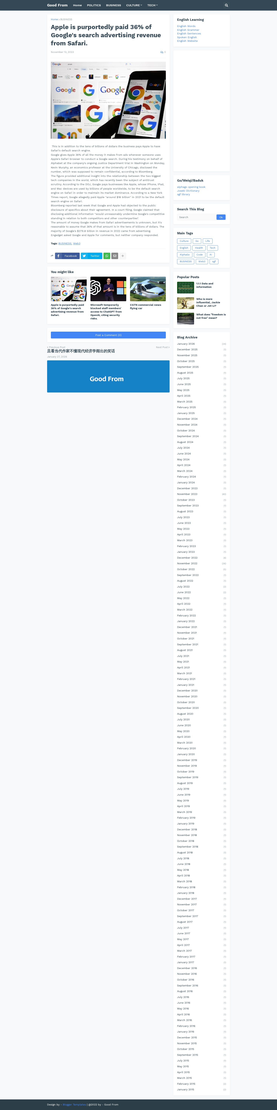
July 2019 (201, 788)
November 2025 (201, 355)
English (184, 247)
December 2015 (201, 1037)
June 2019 (201, 794)
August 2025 (201, 372)
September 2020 (201, 707)
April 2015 (201, 1072)
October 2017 (201, 910)
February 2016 (201, 1025)
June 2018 (201, 863)
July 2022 (201, 586)
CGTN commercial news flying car (145, 306)
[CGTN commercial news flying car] (148, 289)
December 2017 (201, 898)
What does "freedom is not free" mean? (211, 316)
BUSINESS (66, 19)
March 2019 (201, 812)
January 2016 (201, 1031)
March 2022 (201, 609)
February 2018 (201, 887)
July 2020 (201, 719)
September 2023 (201, 505)
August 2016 (201, 991)
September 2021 (201, 644)
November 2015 (201, 1043)
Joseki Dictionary (188, 190)
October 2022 (201, 569)
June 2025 (201, 384)
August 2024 (201, 442)
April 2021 (201, 667)
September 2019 (201, 777)
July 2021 (201, 655)
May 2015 (201, 1066)
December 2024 (201, 418)
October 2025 (201, 361)
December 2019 (201, 760)
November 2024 (201, 424)
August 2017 (201, 921)
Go (197, 241)
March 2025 (201, 401)
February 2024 (201, 476)
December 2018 (201, 829)
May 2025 (201, 390)
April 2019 (201, 806)
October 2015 (201, 1048)
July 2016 (201, 997)
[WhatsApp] (106, 256)
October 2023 (201, 499)
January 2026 (201, 343)
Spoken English (187, 37)
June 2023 (201, 522)
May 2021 (201, 661)
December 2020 (201, 690)
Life (207, 241)
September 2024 (201, 436)
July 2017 (201, 927)
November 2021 (201, 632)
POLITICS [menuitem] (94, 5)
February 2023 (201, 546)
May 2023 (201, 528)
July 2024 (201, 447)
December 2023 (201, 488)
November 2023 (201, 493)
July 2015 (201, 1060)
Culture (184, 241)
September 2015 (201, 1054)
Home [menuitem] (77, 5)
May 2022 (201, 598)
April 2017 (201, 945)
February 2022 (201, 615)
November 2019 (201, 765)
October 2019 (201, 771)
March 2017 (201, 950)
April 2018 (201, 875)
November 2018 (201, 835)
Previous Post (57, 347)
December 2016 (201, 968)
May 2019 (201, 800)
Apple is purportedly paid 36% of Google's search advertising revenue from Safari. (67, 310)
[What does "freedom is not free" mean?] (185, 318)
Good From (57, 5)
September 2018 (201, 846)
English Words (186, 26)
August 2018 (201, 852)
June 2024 (201, 453)
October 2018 (201, 840)
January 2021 (201, 684)
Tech (212, 247)
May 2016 (201, 1008)
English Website (187, 40)
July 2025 (201, 378)
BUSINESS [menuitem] (113, 5)
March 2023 (201, 540)
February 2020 (201, 748)
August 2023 (201, 511)
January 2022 (201, 621)
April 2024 (201, 465)
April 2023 (201, 534)
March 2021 (201, 673)
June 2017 (201, 933)
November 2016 (201, 973)
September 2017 (201, 916)
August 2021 (201, 650)
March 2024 (201, 470)
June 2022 (201, 592)
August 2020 (201, 713)
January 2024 (201, 482)
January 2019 (201, 823)
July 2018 (201, 858)
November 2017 (201, 904)
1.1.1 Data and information (204, 285)
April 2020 (201, 736)
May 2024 (201, 459)
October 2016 (201, 979)
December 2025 (201, 349)
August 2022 (201, 580)
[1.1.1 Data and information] (185, 287)
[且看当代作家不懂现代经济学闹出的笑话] (108, 376)
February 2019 (201, 817)
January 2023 (201, 551)
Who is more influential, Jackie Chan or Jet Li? (208, 302)
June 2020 (201, 725)
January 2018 (201, 892)
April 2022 (201, 603)
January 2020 (201, 754)
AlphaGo (185, 254)
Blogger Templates (74, 1104)
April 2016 (201, 1014)
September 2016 (201, 985)
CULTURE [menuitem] (133, 5)
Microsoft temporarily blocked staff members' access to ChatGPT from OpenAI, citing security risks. (106, 311)
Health (199, 247)
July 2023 (201, 517)
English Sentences (189, 33)
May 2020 (201, 731)
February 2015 (201, 1083)
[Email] (114, 256)
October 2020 (201, 702)
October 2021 (201, 638)
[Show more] (122, 256)
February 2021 (201, 678)
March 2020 (201, 742)
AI (211, 254)
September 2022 (201, 575)
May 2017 (201, 939)
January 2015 (201, 1089)
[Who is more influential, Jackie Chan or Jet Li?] (185, 303)
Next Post (162, 347)
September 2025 (201, 366)
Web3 (76, 243)
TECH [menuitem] (151, 5)
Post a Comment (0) (108, 335)
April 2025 (201, 395)
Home (54, 19)
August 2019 (201, 783)
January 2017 (201, 962)
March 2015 (201, 1077)
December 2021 (201, 627)
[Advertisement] (201, 111)
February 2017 (201, 956)
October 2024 (201, 430)
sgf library (183, 194)
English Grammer (188, 29)
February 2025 (201, 407)
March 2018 (201, 881)
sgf (214, 261)
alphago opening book (191, 186)
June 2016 (201, 1002)
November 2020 (201, 696)
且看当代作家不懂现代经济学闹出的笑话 (81, 351)
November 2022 (201, 563)
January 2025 (201, 413)
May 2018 (201, 869)
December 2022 (201, 557)
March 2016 (201, 1020)
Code (200, 254)
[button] (226, 5)
